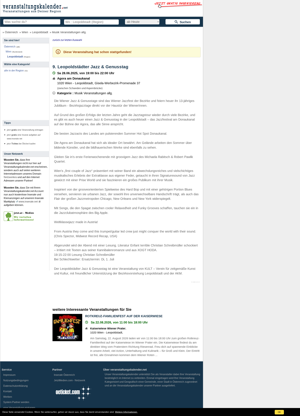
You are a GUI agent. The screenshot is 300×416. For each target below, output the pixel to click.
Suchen (184, 22)
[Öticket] (73, 401)
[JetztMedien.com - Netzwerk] (19, 220)
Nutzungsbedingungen (16, 380)
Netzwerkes (10, 177)
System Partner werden (16, 402)
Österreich (11, 32)
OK (279, 412)
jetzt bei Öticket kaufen (21, 144)
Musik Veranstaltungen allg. (69, 32)
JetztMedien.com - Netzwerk (69, 380)
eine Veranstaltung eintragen (19, 407)
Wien (25, 32)
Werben (7, 396)
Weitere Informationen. (126, 412)
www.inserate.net (28, 201)
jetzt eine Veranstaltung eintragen (25, 130)
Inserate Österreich (64, 375)
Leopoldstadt (40, 32)
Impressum (9, 375)
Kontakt (7, 391)
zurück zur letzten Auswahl (67, 40)
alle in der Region (14, 70)
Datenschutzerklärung (15, 386)
